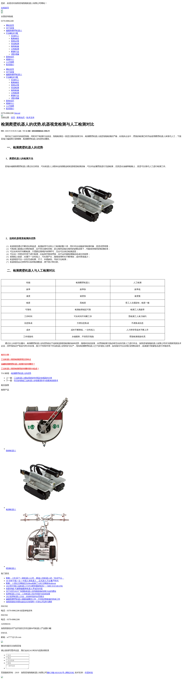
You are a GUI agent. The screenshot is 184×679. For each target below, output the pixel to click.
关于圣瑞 (10, 28)
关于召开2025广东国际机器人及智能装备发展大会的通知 (31, 591)
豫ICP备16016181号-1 (56, 673)
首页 (13, 117)
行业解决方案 (12, 33)
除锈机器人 (11, 451)
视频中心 (10, 59)
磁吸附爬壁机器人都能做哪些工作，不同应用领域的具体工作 (33, 599)
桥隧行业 (15, 51)
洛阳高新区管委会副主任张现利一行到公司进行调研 (29, 602)
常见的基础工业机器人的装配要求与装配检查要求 (36, 380)
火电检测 (15, 49)
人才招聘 (10, 62)
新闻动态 (10, 57)
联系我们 (10, 65)
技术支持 (30, 117)
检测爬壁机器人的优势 (21, 373)
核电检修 (15, 46)
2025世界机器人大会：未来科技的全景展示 (25, 596)
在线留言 (5, 8)
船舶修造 (15, 38)
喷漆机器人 (11, 568)
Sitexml (17, 113)
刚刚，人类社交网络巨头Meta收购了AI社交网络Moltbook (31, 583)
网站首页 (10, 25)
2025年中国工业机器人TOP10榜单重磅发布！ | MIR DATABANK (34, 586)
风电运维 (15, 41)
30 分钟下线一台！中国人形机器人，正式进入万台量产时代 (32, 581)
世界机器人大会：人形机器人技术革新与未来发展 (28, 594)
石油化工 (15, 36)
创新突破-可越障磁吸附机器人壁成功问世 (24, 589)
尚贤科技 (89, 673)
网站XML (70, 673)
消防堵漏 (15, 54)
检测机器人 (11, 509)
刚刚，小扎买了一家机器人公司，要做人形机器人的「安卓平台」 (35, 578)
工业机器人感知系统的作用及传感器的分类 (33, 378)
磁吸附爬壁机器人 (14, 30)
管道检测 (15, 44)
